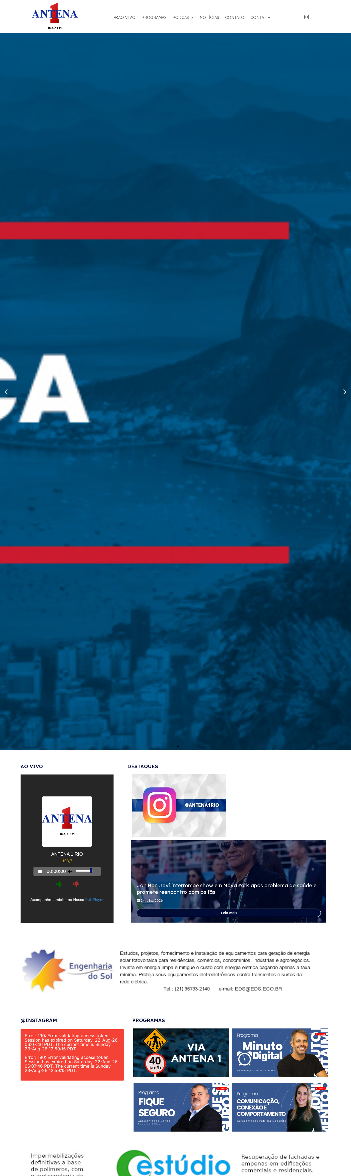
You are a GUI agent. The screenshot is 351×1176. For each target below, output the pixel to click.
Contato (234, 17)
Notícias (209, 17)
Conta (257, 17)
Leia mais (229, 913)
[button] (173, 746)
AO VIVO (126, 17)
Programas (153, 17)
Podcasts (183, 17)
